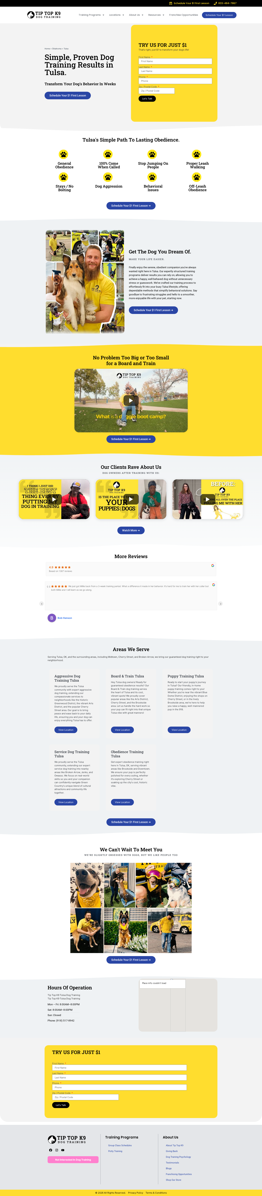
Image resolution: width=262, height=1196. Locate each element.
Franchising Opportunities (179, 1174)
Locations (115, 15)
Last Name (144, 67)
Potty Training (115, 1151)
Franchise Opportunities (183, 15)
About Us (134, 15)
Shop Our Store (173, 1180)
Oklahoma (56, 49)
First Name (145, 57)
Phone (142, 77)
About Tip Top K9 (174, 1145)
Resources (154, 15)
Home (47, 49)
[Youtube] (63, 1150)
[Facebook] (51, 1150)
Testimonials (172, 1162)
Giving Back (172, 1151)
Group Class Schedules (120, 1145)
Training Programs (90, 15)
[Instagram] (57, 1150)
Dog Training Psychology (178, 1157)
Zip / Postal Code (148, 87)
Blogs (169, 1168)
